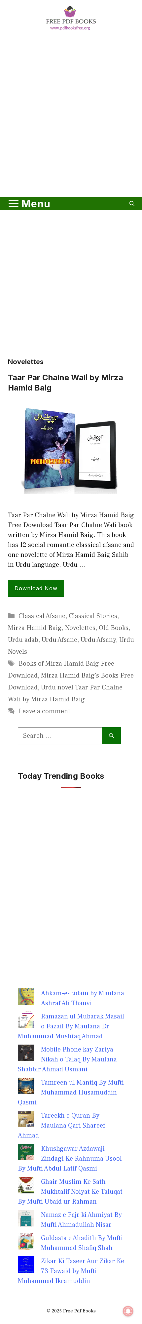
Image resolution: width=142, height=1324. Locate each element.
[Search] (111, 735)
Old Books (113, 628)
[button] (131, 203)
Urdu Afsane (59, 640)
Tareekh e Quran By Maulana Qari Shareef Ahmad (61, 1125)
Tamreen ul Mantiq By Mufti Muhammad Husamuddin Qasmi (71, 1092)
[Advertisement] (71, 115)
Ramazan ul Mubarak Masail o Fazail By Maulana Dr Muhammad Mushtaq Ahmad (71, 1026)
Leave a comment (44, 711)
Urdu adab (23, 640)
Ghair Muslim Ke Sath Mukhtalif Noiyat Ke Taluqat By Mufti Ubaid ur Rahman (70, 1192)
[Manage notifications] (128, 1311)
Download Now (36, 588)
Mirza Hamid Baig (35, 628)
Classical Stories (93, 616)
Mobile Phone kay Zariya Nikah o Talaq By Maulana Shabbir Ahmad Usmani (67, 1059)
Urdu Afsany (98, 640)
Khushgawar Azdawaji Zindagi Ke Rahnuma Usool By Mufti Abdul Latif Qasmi (70, 1158)
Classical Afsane (41, 616)
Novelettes (80, 628)
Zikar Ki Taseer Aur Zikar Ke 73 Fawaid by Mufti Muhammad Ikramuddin (71, 1271)
